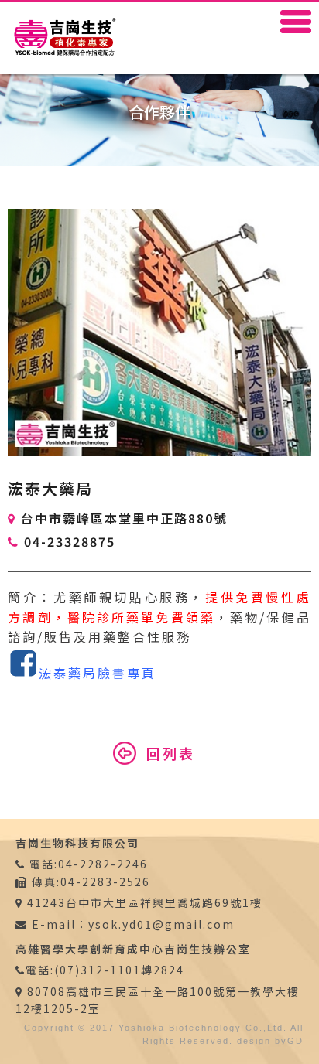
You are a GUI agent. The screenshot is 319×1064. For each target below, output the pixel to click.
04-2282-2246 (103, 863)
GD (295, 1040)
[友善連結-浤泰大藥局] (23, 672)
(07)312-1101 (97, 969)
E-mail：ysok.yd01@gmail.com (131, 924)
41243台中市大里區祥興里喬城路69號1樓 (144, 902)
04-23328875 (69, 541)
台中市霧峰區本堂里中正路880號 (124, 518)
